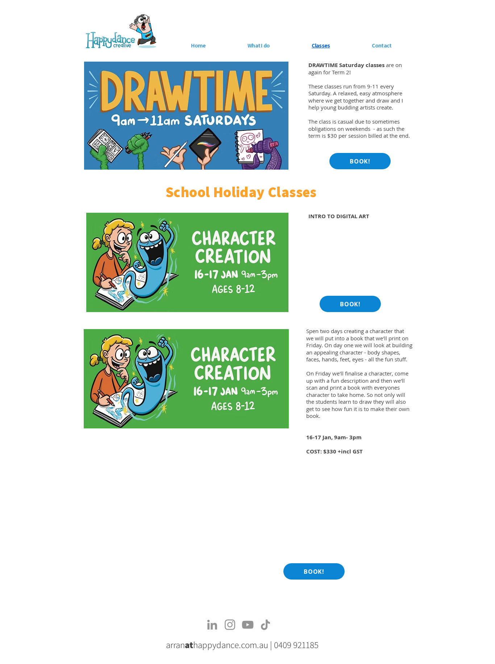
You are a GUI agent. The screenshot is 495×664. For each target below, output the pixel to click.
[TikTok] (265, 625)
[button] (258, 45)
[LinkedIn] (212, 625)
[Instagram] (230, 625)
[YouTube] (248, 625)
